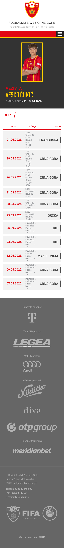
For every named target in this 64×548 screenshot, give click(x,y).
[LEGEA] (32, 342)
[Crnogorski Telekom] (32, 317)
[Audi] (32, 366)
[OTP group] (32, 427)
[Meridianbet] (32, 451)
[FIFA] (31, 514)
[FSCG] (13, 514)
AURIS (42, 537)
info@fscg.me (21, 497)
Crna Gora (49, 159)
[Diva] (32, 411)
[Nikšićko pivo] (32, 391)
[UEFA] (50, 514)
